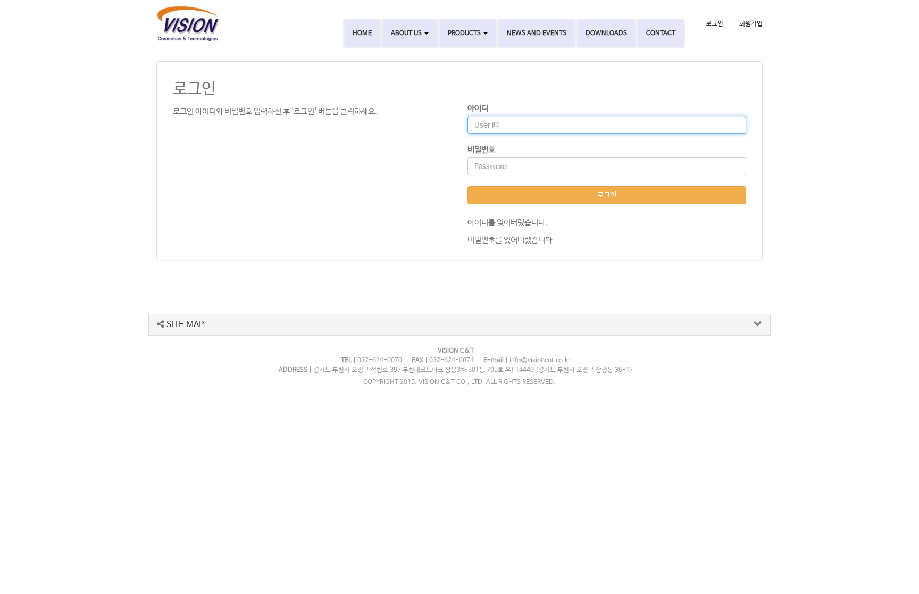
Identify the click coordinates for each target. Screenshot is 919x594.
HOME (362, 33)
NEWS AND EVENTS (536, 33)
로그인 (714, 24)
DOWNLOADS (606, 33)
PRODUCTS (465, 33)
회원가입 (751, 24)
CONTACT (660, 33)
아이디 (477, 108)
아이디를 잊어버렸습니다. (507, 222)
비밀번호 (481, 149)
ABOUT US (407, 33)
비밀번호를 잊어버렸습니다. (510, 240)
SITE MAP (184, 325)
